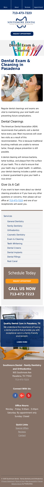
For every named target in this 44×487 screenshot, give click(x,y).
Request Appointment (22, 34)
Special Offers (22, 428)
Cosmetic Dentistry (16, 235)
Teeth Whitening (14, 243)
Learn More (22, 342)
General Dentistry (15, 221)
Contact (22, 435)
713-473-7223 (22, 13)
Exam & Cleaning (15, 239)
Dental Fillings (13, 257)
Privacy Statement (8, 481)
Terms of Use (20, 481)
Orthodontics (13, 230)
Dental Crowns (14, 248)
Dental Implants (14, 252)
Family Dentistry (14, 226)
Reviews (22, 432)
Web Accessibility (31, 481)
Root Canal (12, 261)
